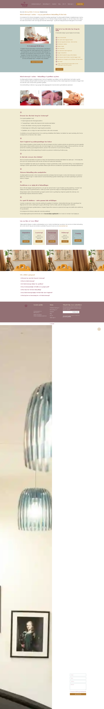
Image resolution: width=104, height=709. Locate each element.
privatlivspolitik (67, 316)
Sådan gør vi (70, 4)
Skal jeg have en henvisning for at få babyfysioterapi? (36, 295)
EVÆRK (26, 311)
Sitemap (26, 308)
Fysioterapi (36, 12)
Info (63, 4)
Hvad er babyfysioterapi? (28, 281)
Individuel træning (35, 4)
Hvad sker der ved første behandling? (31, 289)
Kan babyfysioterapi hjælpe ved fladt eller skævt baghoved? (37, 292)
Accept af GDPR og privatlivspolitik (78, 691)
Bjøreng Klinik (28, 12)
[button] (52, 278)
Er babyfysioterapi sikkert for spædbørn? (32, 284)
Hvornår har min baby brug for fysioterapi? (33, 278)
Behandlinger (46, 4)
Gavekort (54, 4)
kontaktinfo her (63, 226)
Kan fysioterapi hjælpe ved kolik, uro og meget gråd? (35, 287)
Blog (59, 4)
